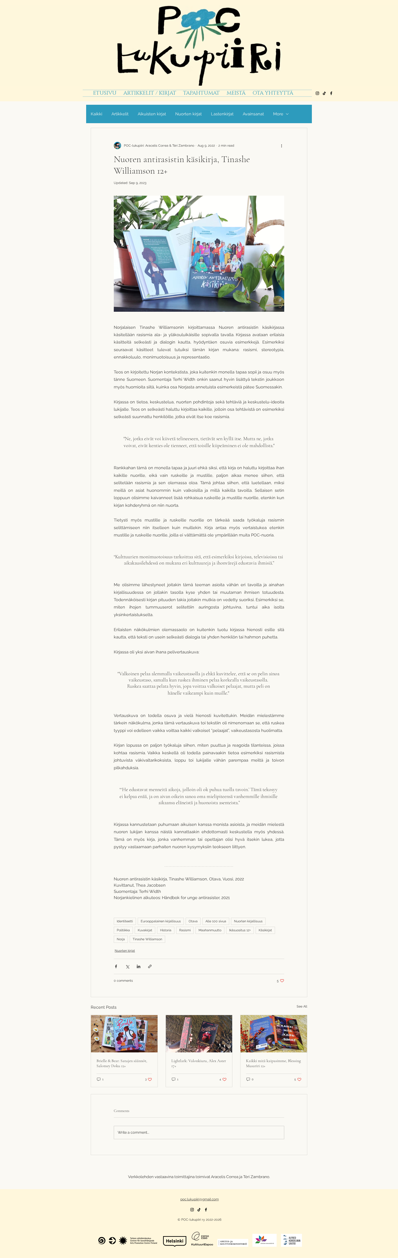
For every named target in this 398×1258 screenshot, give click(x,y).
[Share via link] (150, 966)
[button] (201, 93)
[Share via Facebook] (116, 966)
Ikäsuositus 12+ (240, 930)
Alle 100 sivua (215, 921)
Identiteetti (125, 921)
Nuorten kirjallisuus (248, 921)
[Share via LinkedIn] (138, 966)
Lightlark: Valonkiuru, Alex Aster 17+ (198, 1063)
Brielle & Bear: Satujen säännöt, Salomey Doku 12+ (122, 1063)
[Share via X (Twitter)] (127, 966)
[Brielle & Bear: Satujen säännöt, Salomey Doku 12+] (124, 1033)
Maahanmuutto (210, 930)
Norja (121, 939)
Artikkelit (120, 113)
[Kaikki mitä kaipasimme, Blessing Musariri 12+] (273, 1033)
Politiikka (123, 930)
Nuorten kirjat (188, 113)
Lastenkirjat (222, 113)
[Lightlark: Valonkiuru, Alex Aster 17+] (199, 1033)
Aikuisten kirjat (152, 113)
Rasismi (185, 930)
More (278, 113)
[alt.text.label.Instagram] (317, 93)
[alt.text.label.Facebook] (331, 93)
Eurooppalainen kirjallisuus (161, 921)
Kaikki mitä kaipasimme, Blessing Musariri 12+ (273, 1063)
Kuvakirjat (145, 930)
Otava (193, 921)
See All (302, 1006)
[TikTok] (324, 93)
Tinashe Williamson (147, 939)
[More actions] (281, 145)
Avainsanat (253, 113)
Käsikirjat (265, 930)
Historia (165, 930)
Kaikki (96, 113)
